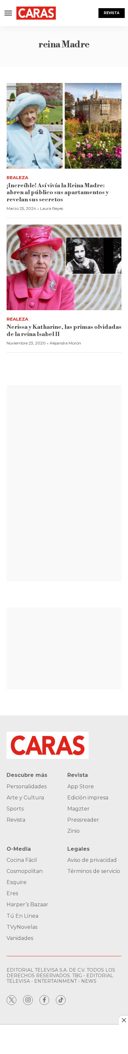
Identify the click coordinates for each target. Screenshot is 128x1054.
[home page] (36, 13)
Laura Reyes (51, 208)
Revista (111, 13)
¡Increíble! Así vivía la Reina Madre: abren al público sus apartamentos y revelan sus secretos (58, 192)
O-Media (19, 849)
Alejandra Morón (65, 343)
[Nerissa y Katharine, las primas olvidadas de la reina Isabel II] (64, 267)
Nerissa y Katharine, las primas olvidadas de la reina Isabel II (64, 330)
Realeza (17, 177)
